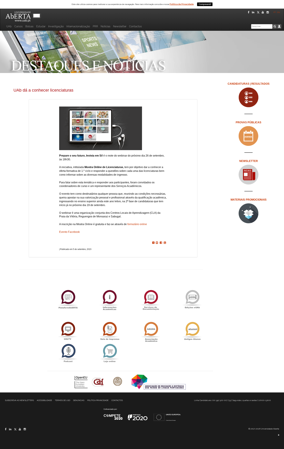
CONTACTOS (117, 400)
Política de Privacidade (182, 4)
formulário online (137, 224)
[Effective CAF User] (98, 381)
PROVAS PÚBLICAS (248, 122)
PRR (95, 26)
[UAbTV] (68, 331)
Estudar (41, 26)
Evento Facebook (69, 232)
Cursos (18, 26)
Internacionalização (78, 26)
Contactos (135, 26)
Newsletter (119, 26)
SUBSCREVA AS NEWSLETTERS (19, 400)
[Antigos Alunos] (192, 331)
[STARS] (118, 381)
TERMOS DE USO (62, 400)
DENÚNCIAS (78, 400)
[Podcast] (68, 353)
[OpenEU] (81, 381)
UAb (9, 26)
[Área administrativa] (278, 435)
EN (278, 12)
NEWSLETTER (248, 161)
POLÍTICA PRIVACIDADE (97, 400)
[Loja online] (109, 353)
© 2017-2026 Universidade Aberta (263, 429)
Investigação (56, 26)
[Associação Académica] (151, 331)
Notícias (105, 26)
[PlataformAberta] (68, 299)
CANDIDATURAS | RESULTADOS (249, 83)
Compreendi (205, 4)
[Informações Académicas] (109, 299)
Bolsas (29, 26)
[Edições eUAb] (192, 299)
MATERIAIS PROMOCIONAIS (249, 199)
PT (274, 12)
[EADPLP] (158, 381)
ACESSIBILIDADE (44, 400)
